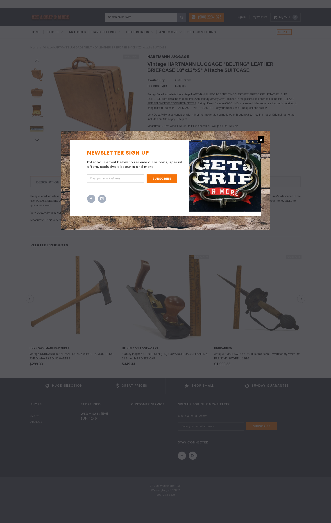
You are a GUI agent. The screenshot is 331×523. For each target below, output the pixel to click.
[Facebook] (91, 199)
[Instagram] (102, 199)
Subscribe (161, 178)
